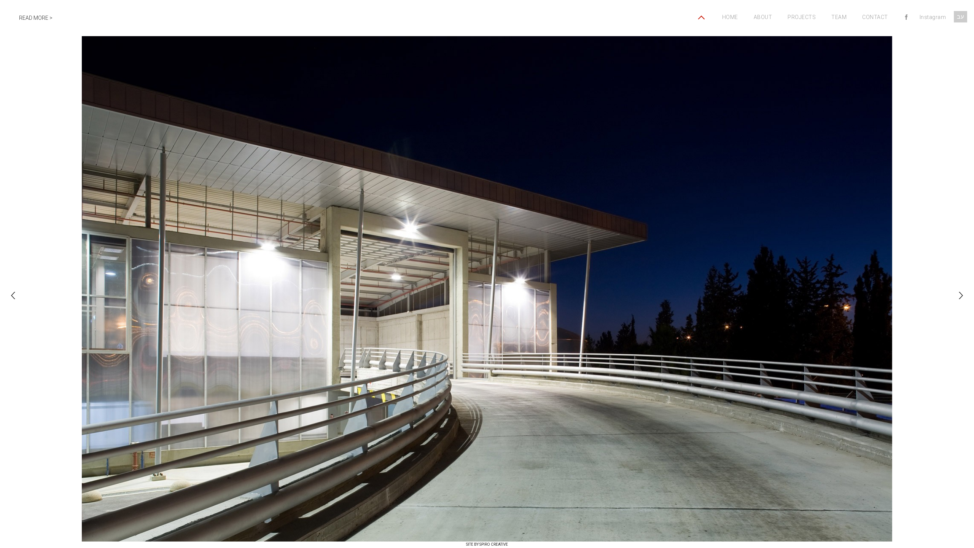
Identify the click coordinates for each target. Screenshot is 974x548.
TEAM (839, 17)
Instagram (933, 17)
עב (960, 16)
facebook (906, 18)
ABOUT (763, 17)
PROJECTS (802, 17)
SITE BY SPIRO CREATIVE (487, 544)
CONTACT (875, 17)
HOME (730, 17)
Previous (13, 295)
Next (960, 295)
